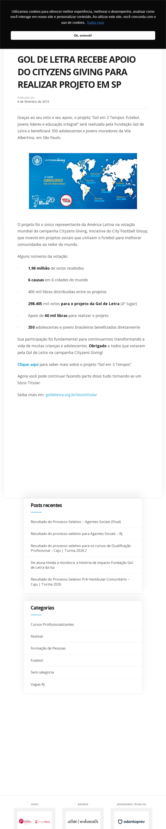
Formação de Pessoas (48, 648)
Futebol (37, 660)
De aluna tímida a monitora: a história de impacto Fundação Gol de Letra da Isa (82, 565)
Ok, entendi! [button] (83, 35)
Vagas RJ (38, 684)
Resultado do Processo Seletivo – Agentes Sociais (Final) (76, 521)
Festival (37, 636)
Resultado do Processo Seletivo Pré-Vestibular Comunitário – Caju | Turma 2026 (80, 581)
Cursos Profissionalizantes (52, 624)
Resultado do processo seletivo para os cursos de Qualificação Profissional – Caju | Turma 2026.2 (81, 548)
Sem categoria (42, 672)
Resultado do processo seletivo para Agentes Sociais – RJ (77, 533)
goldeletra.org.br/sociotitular (71, 394)
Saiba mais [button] (95, 22)
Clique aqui (28, 364)
